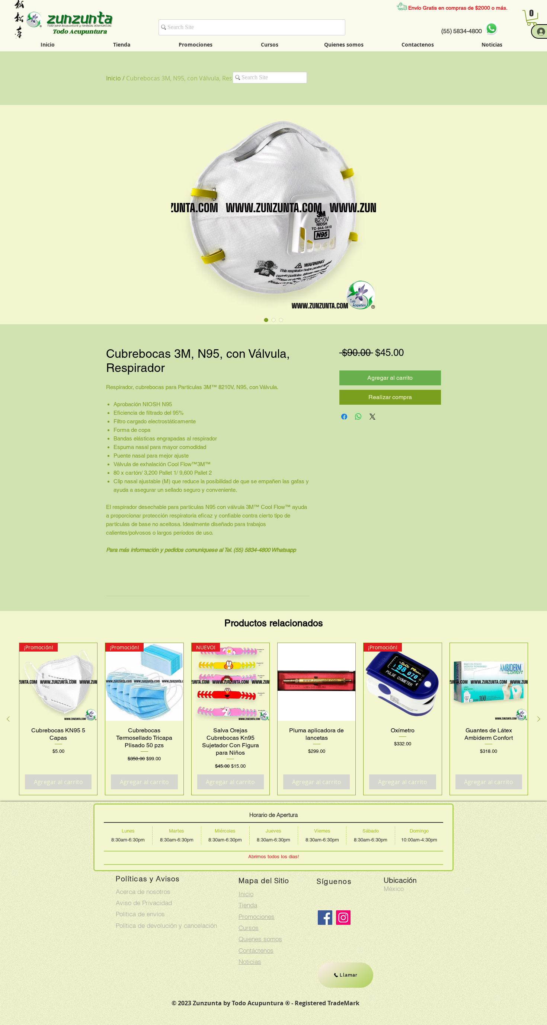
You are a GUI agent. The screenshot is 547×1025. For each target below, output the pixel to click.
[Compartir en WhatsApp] (358, 416)
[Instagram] (343, 917)
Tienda (248, 905)
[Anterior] (8, 718)
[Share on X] (372, 416)
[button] (531, 18)
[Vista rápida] (316, 682)
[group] (273, 719)
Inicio (113, 78)
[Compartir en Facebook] (344, 416)
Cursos (249, 928)
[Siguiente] (538, 718)
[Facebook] (325, 917)
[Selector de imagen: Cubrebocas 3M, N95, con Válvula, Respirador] (266, 320)
